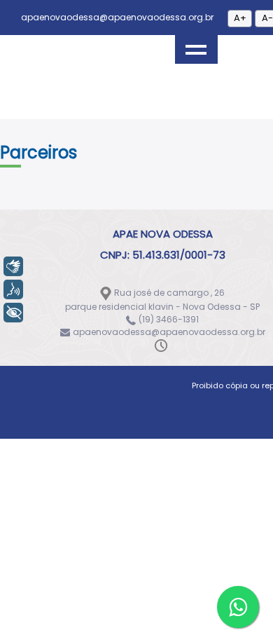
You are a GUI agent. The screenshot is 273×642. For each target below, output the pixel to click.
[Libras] (13, 266)
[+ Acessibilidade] (13, 312)
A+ (240, 18)
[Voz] (13, 289)
